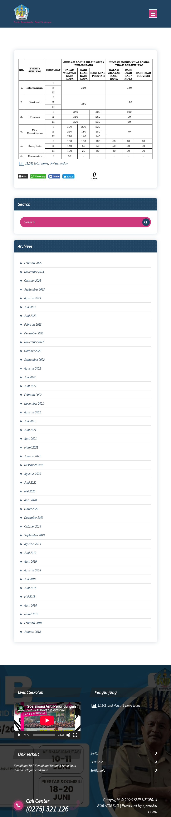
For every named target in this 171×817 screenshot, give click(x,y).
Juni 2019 (30, 553)
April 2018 (30, 605)
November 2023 (34, 272)
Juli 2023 (29, 307)
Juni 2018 (30, 588)
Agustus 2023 (32, 298)
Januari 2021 (32, 456)
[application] (47, 720)
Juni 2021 (30, 430)
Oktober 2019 (32, 526)
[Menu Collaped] (153, 13)
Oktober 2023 (32, 281)
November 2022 (34, 342)
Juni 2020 (30, 482)
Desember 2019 (33, 518)
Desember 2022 (33, 333)
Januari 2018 (32, 632)
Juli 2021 (29, 421)
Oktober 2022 (32, 351)
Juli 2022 (29, 377)
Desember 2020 (33, 465)
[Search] (146, 222)
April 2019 (30, 561)
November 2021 (34, 403)
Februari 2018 (32, 623)
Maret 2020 (31, 509)
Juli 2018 (29, 579)
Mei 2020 (29, 491)
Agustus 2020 (32, 474)
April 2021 (30, 439)
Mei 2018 (29, 597)
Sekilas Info (98, 770)
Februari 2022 (32, 395)
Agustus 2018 (32, 570)
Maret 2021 (31, 447)
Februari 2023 (32, 324)
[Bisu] (68, 735)
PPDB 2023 (97, 762)
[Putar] (19, 735)
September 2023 (34, 289)
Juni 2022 (30, 386)
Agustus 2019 (32, 544)
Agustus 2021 (32, 412)
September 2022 (34, 360)
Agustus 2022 (32, 368)
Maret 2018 (31, 614)
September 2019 (34, 535)
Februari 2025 (32, 263)
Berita (94, 753)
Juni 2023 (30, 316)
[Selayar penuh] (75, 735)
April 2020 (30, 500)
